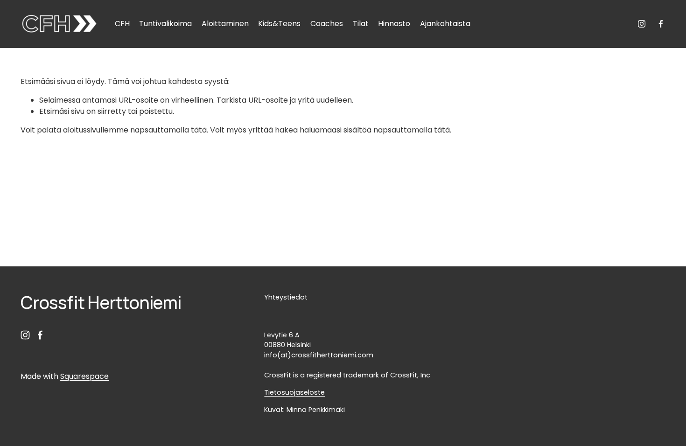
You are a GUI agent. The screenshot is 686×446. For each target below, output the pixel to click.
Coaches (326, 23)
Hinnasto (394, 23)
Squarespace (84, 376)
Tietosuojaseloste (294, 392)
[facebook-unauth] (660, 23)
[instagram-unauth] (641, 23)
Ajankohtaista (445, 23)
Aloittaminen (225, 23)
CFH (122, 23)
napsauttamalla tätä (168, 130)
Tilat (361, 23)
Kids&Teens (279, 23)
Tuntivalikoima (165, 23)
